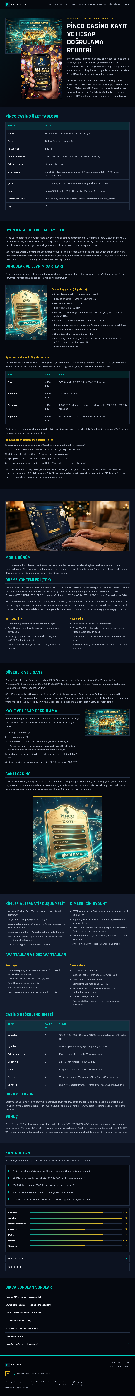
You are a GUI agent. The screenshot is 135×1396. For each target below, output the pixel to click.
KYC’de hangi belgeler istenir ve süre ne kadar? (28, 1305)
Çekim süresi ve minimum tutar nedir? (23, 1312)
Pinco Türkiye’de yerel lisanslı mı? (21, 1344)
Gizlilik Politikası (119, 4)
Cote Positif (18, 4)
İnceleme (59, 4)
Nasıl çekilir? (15, 1267)
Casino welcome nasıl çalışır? (19, 1320)
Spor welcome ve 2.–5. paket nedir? (22, 1328)
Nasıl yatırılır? (16, 1258)
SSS (80, 4)
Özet (48, 4)
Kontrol (71, 4)
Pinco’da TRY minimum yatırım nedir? (23, 1297)
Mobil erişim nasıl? (14, 1336)
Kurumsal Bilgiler (95, 4)
